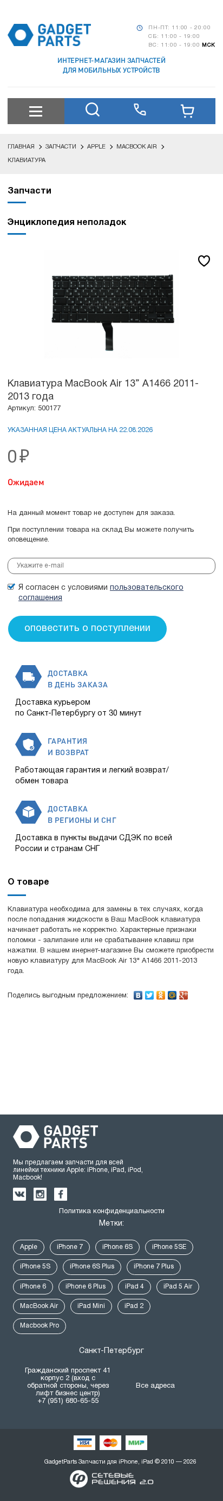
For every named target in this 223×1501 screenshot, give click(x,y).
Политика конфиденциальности (112, 1211)
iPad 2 (133, 1306)
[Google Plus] (183, 992)
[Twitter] (149, 992)
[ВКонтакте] (138, 992)
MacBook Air (39, 1306)
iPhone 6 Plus (85, 1287)
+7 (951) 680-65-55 (68, 1401)
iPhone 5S (35, 1267)
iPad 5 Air (177, 1287)
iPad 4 (134, 1287)
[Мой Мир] (172, 992)
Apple (28, 1247)
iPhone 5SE (169, 1247)
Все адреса (155, 1386)
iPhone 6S (117, 1247)
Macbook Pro (39, 1326)
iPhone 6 (33, 1287)
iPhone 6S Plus (92, 1267)
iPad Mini (91, 1306)
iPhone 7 (70, 1247)
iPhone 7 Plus (154, 1267)
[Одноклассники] (161, 992)
